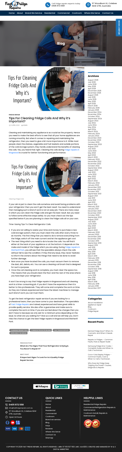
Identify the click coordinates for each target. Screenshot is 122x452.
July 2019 (91, 247)
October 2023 (93, 142)
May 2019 (91, 251)
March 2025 (93, 106)
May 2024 (92, 127)
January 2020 (93, 234)
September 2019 (94, 243)
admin (25, 125)
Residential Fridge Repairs (95, 404)
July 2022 (92, 172)
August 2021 (93, 196)
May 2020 (92, 226)
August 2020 (93, 219)
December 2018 (94, 262)
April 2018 (91, 279)
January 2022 (93, 185)
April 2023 (92, 155)
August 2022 (93, 170)
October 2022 (93, 166)
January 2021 (93, 209)
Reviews (49, 428)
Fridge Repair (14, 115)
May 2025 (92, 101)
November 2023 (94, 140)
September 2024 (95, 118)
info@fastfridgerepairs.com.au (22, 408)
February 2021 (93, 206)
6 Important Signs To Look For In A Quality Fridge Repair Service (42, 357)
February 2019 (93, 258)
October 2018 (93, 266)
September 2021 (94, 194)
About (20, 13)
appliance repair (94, 305)
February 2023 (94, 159)
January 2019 (93, 260)
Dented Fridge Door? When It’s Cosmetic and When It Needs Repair (100, 333)
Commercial (64, 13)
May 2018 (91, 277)
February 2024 (94, 133)
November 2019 (94, 239)
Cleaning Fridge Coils (19, 330)
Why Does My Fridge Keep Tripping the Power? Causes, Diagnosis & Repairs (99, 365)
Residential (49, 13)
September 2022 (95, 168)
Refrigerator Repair (19, 333)
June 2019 (92, 249)
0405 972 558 (58, 5)
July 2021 (91, 198)
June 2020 (92, 224)
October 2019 (93, 241)
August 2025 (93, 95)
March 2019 (92, 256)
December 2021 (94, 187)
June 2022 (92, 174)
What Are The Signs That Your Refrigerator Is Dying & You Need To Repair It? (44, 346)
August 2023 (93, 146)
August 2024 (93, 121)
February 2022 (94, 183)
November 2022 (94, 163)
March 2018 (92, 281)
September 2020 (95, 217)
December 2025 (94, 91)
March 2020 (93, 230)
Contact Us (107, 13)
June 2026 (92, 84)
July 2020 (92, 221)
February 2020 (94, 232)
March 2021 (92, 204)
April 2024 (92, 129)
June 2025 (92, 99)
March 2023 (93, 157)
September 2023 (95, 144)
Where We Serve (92, 13)
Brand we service (53, 419)
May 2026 (92, 86)
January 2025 (93, 110)
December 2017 (94, 288)
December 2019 (94, 236)
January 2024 (93, 136)
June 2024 (92, 125)
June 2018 (92, 275)
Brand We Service (33, 13)
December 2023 (94, 138)
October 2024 (94, 116)
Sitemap (49, 438)
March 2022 (93, 181)
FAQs (48, 425)
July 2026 (92, 82)
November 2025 (94, 93)
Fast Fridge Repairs (20, 304)
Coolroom (77, 13)
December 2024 (95, 112)
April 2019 (91, 254)
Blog (89, 307)
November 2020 (94, 213)
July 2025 (92, 97)
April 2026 (92, 88)
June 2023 (92, 151)
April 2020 (92, 228)
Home (12, 13)
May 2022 (92, 176)
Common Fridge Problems (41, 330)
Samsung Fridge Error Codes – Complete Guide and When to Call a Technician (100, 348)
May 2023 (92, 153)
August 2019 (93, 245)
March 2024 (93, 131)
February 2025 (94, 108)
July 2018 (91, 273)
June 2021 (92, 200)
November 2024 (94, 114)
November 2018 (94, 264)
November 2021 (94, 189)
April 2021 (91, 202)
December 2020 (94, 211)
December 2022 (94, 161)
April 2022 (92, 178)
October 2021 (93, 191)
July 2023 (92, 148)
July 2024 (92, 123)
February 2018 (93, 284)
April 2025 (92, 103)
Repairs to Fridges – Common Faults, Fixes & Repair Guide (100, 340)
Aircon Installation (95, 302)
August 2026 (93, 80)
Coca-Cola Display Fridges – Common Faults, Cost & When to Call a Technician (99, 356)
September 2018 (94, 269)
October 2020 (93, 215)
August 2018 (93, 271)
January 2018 (93, 286)
